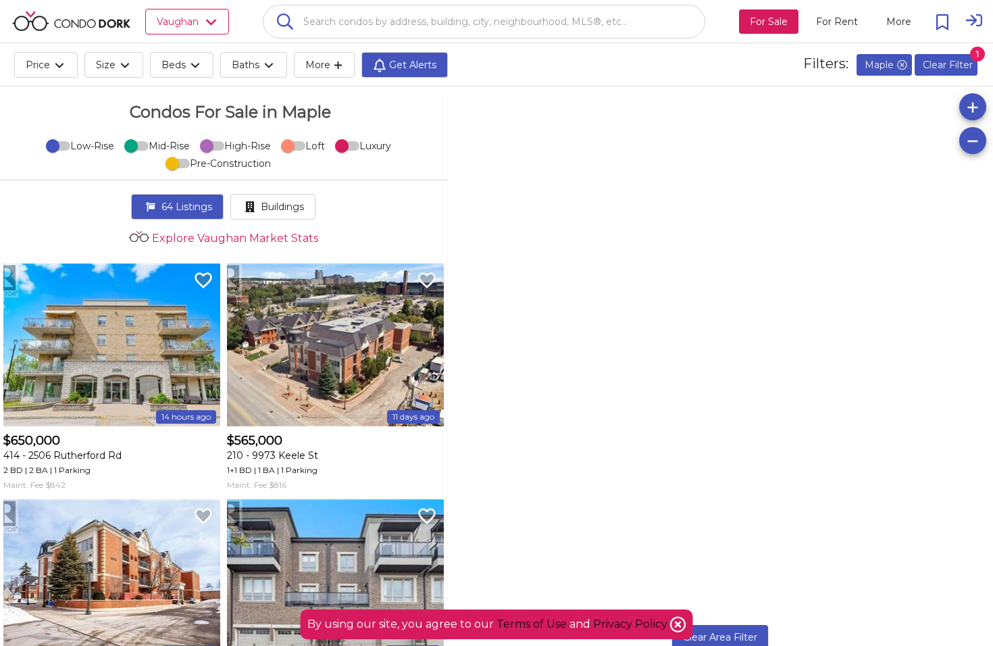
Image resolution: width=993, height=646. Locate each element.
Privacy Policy (631, 624)
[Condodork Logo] (71, 21)
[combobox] (484, 22)
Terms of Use (531, 624)
